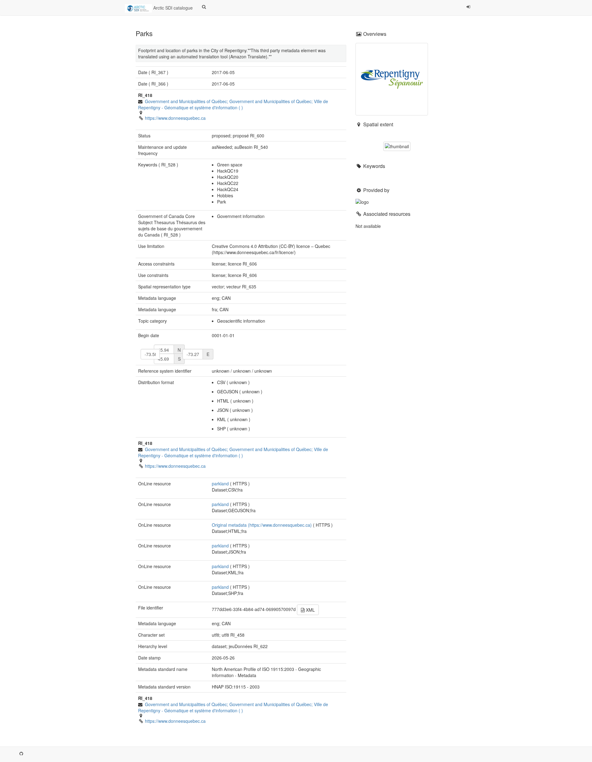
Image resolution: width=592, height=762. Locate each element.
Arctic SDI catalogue (172, 8)
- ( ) (233, 104)
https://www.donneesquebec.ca (175, 118)
